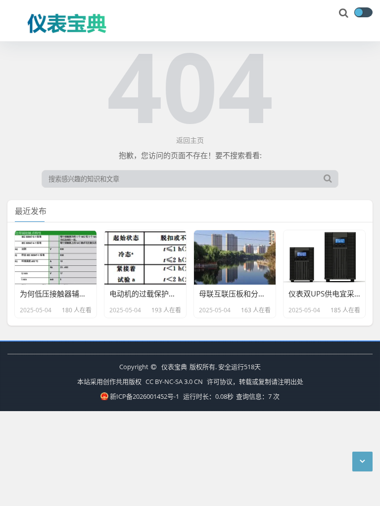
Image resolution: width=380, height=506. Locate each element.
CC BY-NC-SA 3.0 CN (174, 381)
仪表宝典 (174, 366)
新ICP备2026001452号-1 (144, 396)
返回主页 (190, 140)
